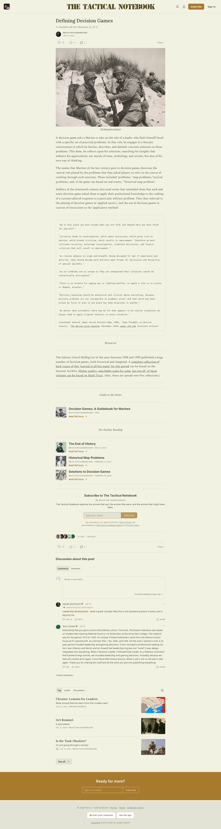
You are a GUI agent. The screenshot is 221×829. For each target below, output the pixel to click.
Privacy (113, 807)
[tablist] (69, 569)
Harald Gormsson (71, 603)
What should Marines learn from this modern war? (82, 702)
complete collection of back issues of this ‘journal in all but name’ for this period (107, 364)
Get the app (125, 815)
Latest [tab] (67, 690)
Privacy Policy (133, 525)
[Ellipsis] (163, 603)
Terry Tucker (68, 626)
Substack (95, 822)
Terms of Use (125, 522)
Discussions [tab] (78, 690)
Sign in (212, 6)
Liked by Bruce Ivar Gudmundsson (79, 607)
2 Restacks (91, 536)
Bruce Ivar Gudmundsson (75, 33)
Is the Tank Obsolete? (71, 741)
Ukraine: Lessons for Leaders (77, 699)
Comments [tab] (63, 568)
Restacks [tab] (75, 568)
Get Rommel (64, 720)
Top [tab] (59, 690)
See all (62, 761)
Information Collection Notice (109, 525)
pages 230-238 (128, 326)
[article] (110, 705)
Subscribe (196, 6)
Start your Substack (102, 815)
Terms (122, 807)
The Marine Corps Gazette (85, 326)
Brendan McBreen (77, 707)
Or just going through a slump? (72, 744)
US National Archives (110, 129)
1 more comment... (65, 675)
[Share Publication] (184, 7)
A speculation (63, 723)
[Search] (177, 7)
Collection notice (135, 807)
